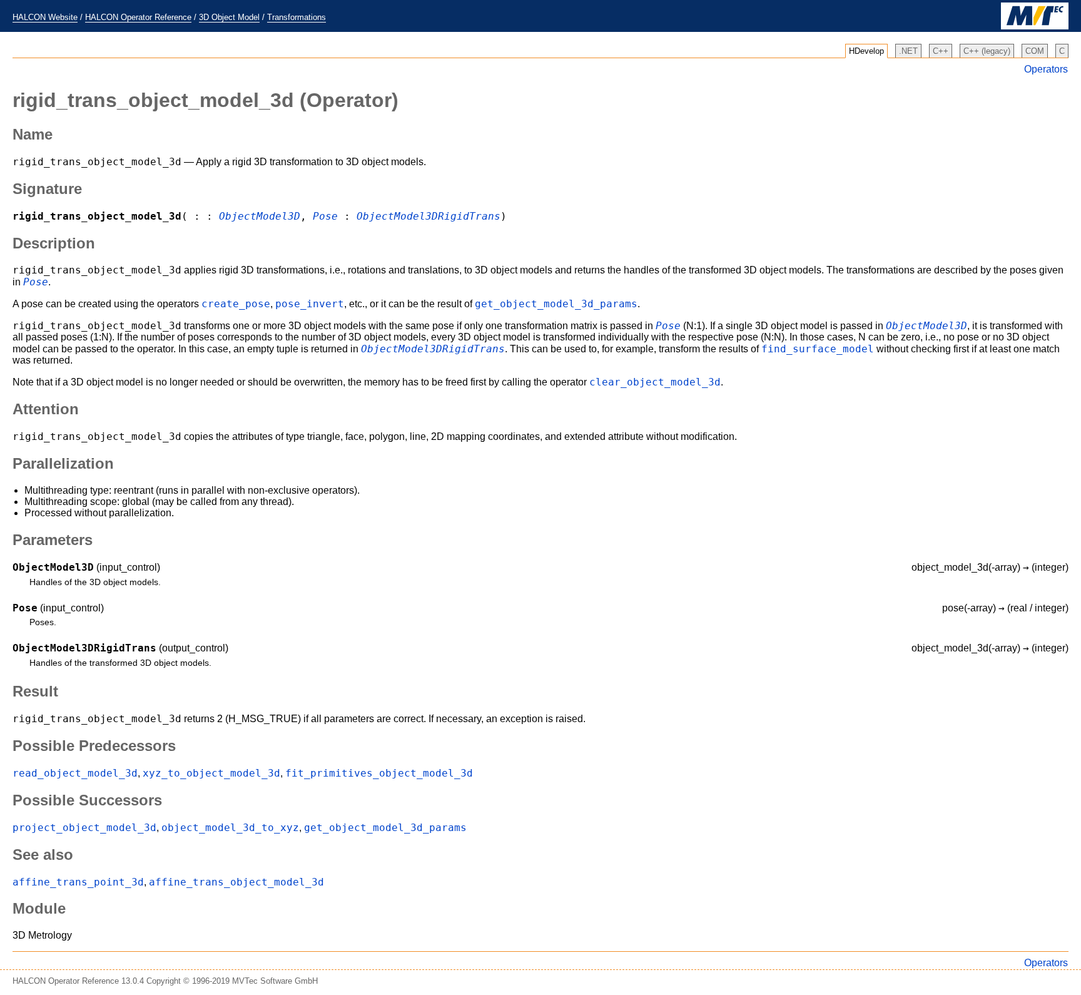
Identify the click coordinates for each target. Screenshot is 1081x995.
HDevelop (866, 51)
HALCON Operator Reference (138, 17)
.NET (908, 51)
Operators (1046, 69)
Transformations (296, 17)
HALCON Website (45, 17)
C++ (940, 51)
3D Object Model (229, 17)
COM (1034, 51)
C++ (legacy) (986, 51)
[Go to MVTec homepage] (1034, 26)
